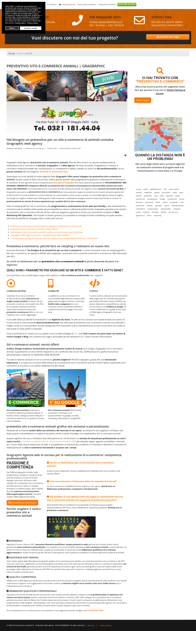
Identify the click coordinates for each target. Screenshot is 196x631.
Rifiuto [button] (12, 28)
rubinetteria (140, 209)
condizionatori (152, 209)
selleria (165, 202)
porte (158, 202)
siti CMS (72, 441)
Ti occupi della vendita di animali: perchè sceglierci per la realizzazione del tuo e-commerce (54, 238)
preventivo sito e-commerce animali (26, 212)
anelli (175, 192)
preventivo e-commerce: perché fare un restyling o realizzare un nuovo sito (46, 226)
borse (149, 215)
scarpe (138, 189)
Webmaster (103, 309)
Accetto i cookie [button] (30, 28)
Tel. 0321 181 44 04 (127, 4)
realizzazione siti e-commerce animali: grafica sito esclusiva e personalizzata (46, 232)
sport (181, 192)
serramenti (149, 202)
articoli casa (140, 199)
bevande (169, 196)
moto (162, 196)
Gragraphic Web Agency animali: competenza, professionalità (39, 235)
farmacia (139, 202)
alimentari (148, 196)
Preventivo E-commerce (107, 4)
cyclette (139, 192)
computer (177, 209)
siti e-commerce (44, 359)
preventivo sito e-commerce (44, 191)
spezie (166, 206)
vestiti (145, 189)
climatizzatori (166, 209)
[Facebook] (125, 155)
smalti (138, 212)
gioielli (156, 192)
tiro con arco (173, 212)
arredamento (152, 199)
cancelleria (140, 206)
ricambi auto (172, 199)
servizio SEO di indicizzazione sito (50, 441)
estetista (146, 212)
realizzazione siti (54, 438)
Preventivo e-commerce (23, 502)
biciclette (155, 212)
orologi (162, 199)
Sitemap (90, 625)
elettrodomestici (178, 206)
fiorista (163, 212)
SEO (76, 333)
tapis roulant (174, 189)
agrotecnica (140, 215)
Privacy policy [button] (32, 23)
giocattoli (158, 206)
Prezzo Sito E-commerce (87, 4)
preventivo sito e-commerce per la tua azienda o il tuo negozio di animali (44, 610)
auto (156, 196)
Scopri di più (142, 100)
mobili (177, 196)
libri (165, 189)
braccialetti (166, 192)
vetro (182, 202)
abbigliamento (155, 189)
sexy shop (157, 215)
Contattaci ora (169, 36)
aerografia (174, 202)
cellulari (150, 206)
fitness (181, 199)
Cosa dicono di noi (68, 4)
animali (139, 196)
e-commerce (27, 441)
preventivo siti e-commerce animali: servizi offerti (34, 229)
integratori (148, 192)
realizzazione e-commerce (112, 179)
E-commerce (52, 4)
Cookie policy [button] (20, 23)
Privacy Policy (106, 625)
